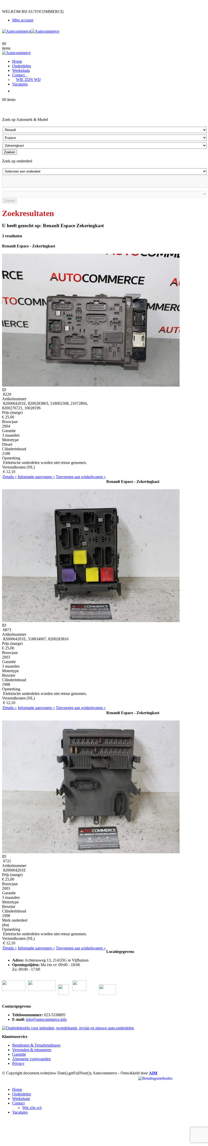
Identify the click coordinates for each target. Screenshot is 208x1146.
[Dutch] (5, 5)
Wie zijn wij (28, 79)
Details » (10, 477)
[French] (18, 5)
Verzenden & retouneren (31, 1050)
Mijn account (22, 20)
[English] (12, 5)
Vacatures (20, 84)
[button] (5, 1081)
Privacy (18, 1063)
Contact (18, 75)
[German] (25, 5)
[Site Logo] (30, 31)
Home (17, 61)
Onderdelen (21, 66)
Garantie (19, 1054)
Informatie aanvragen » (36, 477)
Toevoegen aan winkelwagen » (81, 477)
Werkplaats (21, 70)
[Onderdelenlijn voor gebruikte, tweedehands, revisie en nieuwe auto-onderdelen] (68, 1028)
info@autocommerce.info (46, 1019)
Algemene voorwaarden (31, 1059)
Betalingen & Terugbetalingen (36, 1045)
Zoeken (9, 152)
